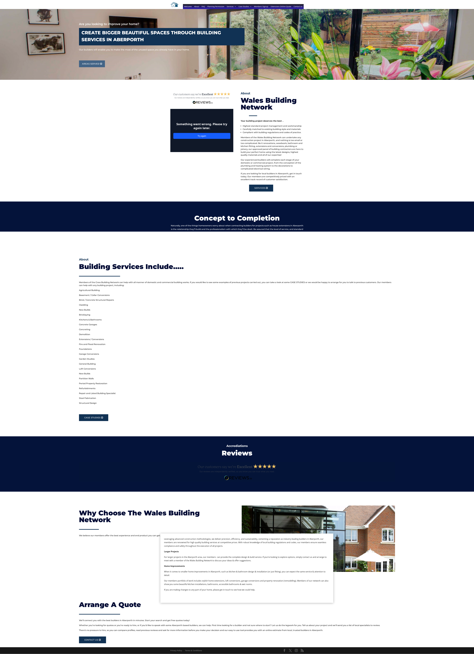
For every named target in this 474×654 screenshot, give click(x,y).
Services (230, 6)
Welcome (188, 6)
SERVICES (259, 188)
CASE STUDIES (92, 417)
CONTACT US (91, 640)
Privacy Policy (176, 650)
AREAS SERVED (90, 64)
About (196, 6)
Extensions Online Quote (281, 6)
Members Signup (261, 6)
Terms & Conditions (193, 650)
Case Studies (243, 6)
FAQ (203, 6)
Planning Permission (215, 6)
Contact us (298, 6)
